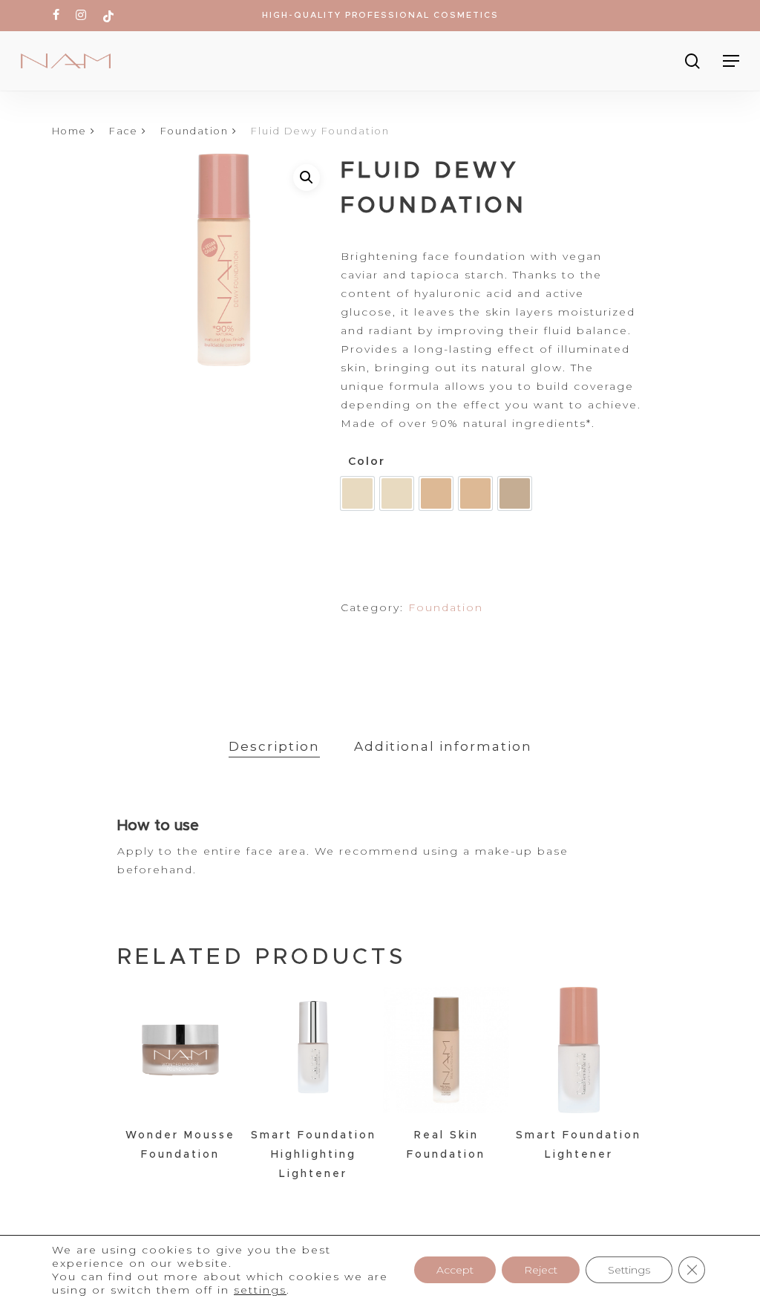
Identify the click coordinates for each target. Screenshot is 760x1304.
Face (123, 131)
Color (366, 461)
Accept (455, 1270)
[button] (306, 177)
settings (260, 1290)
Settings (629, 1270)
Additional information (443, 746)
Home (69, 131)
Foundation (194, 131)
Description (274, 746)
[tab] (274, 746)
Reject (540, 1270)
